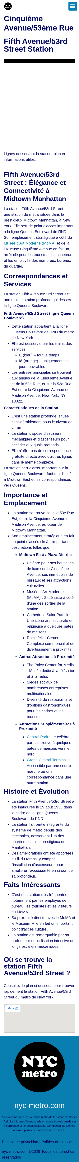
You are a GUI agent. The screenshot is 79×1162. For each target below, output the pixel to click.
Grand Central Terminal (47, 760)
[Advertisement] (39, 104)
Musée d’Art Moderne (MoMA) (30, 243)
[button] (72, 6)
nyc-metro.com (39, 1105)
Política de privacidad (20, 1142)
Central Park (37, 737)
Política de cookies (57, 1142)
